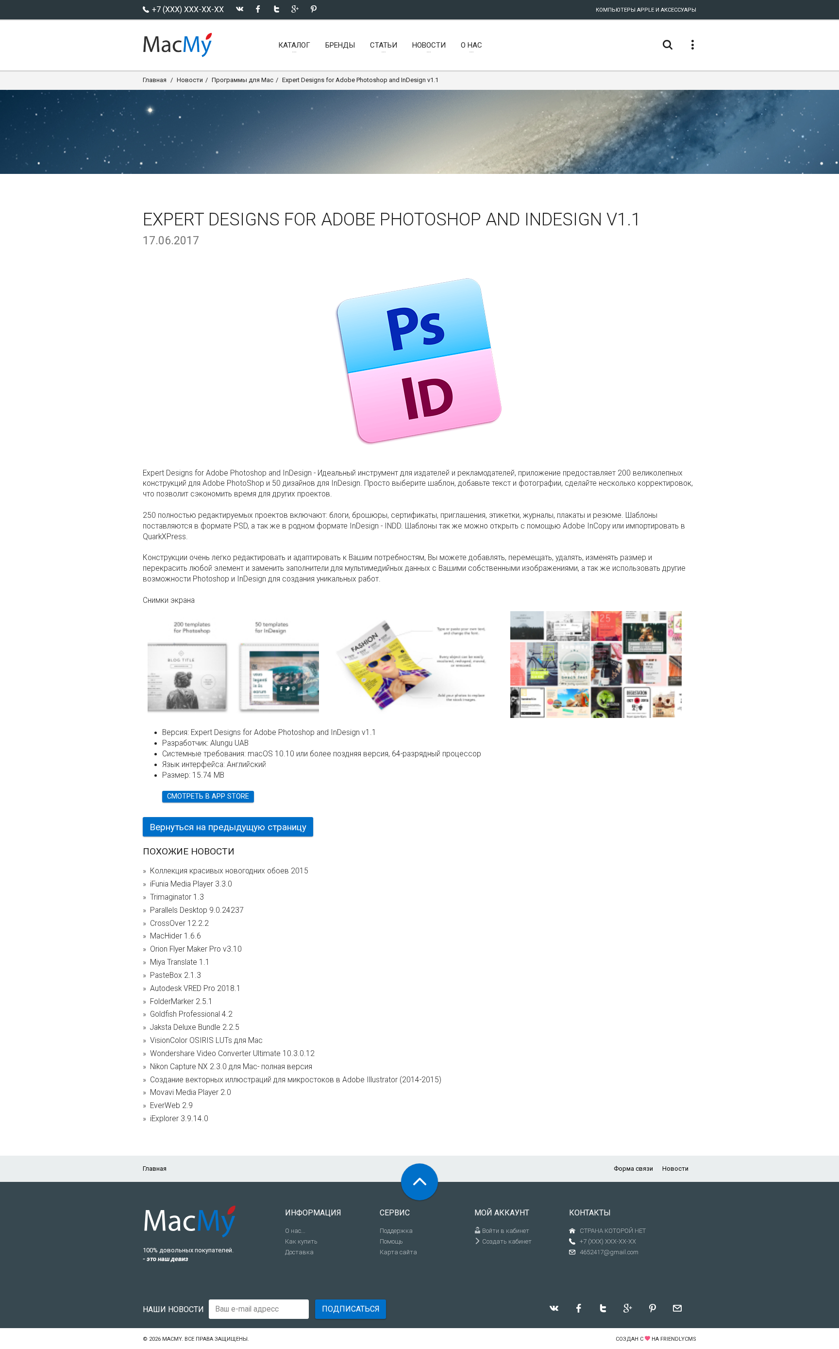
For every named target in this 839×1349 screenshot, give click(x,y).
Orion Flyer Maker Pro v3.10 (196, 949)
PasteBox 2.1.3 (175, 975)
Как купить (301, 1241)
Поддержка (396, 1230)
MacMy (172, 1339)
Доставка (299, 1252)
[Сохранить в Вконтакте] (239, 9)
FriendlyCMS (678, 1339)
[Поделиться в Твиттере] (276, 9)
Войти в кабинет (505, 1230)
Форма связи (633, 1168)
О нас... (295, 1230)
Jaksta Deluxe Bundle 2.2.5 (194, 1027)
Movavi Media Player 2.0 (190, 1092)
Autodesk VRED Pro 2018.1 (195, 988)
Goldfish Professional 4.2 (191, 1014)
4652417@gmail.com (609, 1252)
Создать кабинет (506, 1241)
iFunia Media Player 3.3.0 (191, 884)
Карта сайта (398, 1252)
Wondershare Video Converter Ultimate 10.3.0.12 (232, 1053)
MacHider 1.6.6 (175, 936)
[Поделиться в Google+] (295, 9)
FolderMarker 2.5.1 (181, 1001)
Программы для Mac (242, 80)
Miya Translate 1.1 (180, 962)
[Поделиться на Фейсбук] (258, 9)
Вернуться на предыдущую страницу (228, 827)
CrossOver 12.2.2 (179, 923)
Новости (190, 80)
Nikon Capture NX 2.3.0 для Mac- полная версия (231, 1066)
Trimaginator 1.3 (177, 897)
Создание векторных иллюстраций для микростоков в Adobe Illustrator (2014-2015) (295, 1080)
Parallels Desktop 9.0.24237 (197, 910)
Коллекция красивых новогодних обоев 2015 (229, 871)
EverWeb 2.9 (171, 1105)
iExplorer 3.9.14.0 (179, 1118)
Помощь (391, 1241)
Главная (155, 80)
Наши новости (173, 1309)
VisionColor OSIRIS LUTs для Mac (206, 1040)
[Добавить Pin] (313, 9)
